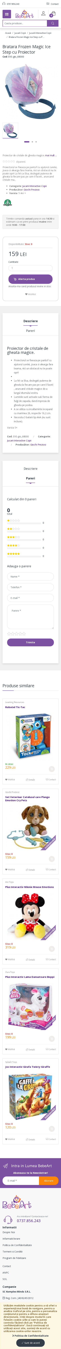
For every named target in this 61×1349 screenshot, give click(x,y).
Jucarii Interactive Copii (40, 32)
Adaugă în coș (52, 769)
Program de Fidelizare (14, 1258)
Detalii (31, 779)
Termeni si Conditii (12, 1251)
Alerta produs (26, 279)
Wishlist (31, 294)
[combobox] (25, 23)
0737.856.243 (12, 3)
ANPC (6, 1272)
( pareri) (20, 161)
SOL (5, 1279)
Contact (54, 3)
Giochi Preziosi (31, 189)
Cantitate (13, 261)
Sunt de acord (32, 1342)
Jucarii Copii (20, 32)
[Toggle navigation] (7, 14)
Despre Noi (9, 1232)
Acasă (8, 32)
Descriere (30, 321)
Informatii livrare (11, 1238)
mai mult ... (51, 155)
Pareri (30, 331)
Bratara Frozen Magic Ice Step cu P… (26, 37)
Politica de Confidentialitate (31, 1335)
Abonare (48, 1180)
